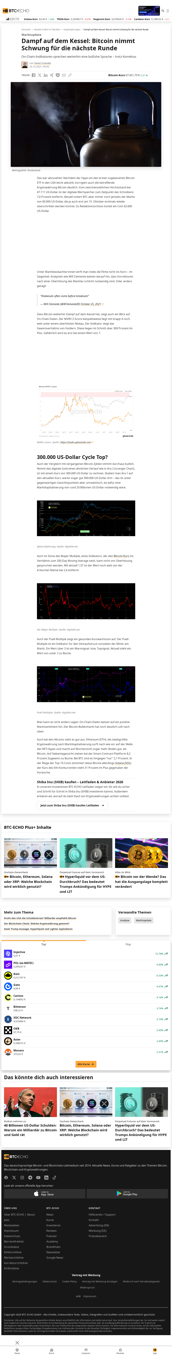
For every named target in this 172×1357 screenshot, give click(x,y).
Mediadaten (11, 1225)
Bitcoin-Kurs (121, 556)
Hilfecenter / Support (102, 1214)
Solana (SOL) (123, 763)
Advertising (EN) (99, 1225)
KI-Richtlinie (11, 1268)
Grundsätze (11, 1247)
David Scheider (42, 63)
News (49, 1214)
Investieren (53, 1225)
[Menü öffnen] (167, 10)
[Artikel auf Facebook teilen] (34, 75)
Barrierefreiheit (14, 1241)
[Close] (17, 1342)
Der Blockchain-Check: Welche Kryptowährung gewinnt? (36, 923)
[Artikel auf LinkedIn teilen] (46, 75)
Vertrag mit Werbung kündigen (100, 1281)
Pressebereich (98, 1236)
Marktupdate (143, 920)
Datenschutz (12, 1236)
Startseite (26, 29)
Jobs (6, 1220)
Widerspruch (87, 1287)
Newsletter (53, 1252)
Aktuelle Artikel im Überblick (47, 29)
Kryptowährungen (72, 29)
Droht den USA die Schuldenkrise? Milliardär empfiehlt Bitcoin (40, 918)
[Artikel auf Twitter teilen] (40, 75)
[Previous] (3, 1340)
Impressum (11, 1231)
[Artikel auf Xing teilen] (52, 75)
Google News (54, 1257)
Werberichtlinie (14, 1257)
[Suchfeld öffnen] (163, 10)
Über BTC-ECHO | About (19, 1214)
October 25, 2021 (91, 304)
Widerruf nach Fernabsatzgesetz (141, 1281)
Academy (52, 1241)
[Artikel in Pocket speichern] (58, 75)
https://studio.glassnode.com (75, 442)
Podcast (51, 1236)
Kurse (50, 1220)
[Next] (11, 1340)
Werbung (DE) (97, 1231)
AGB (78, 1296)
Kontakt (94, 1220)
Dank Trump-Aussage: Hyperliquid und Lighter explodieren (38, 929)
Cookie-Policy (69, 1281)
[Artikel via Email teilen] (64, 75)
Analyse (124, 920)
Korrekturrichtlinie (16, 1263)
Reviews (51, 1231)
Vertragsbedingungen (24, 1281)
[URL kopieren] (70, 75)
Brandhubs (53, 1247)
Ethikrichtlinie (13, 1252)
